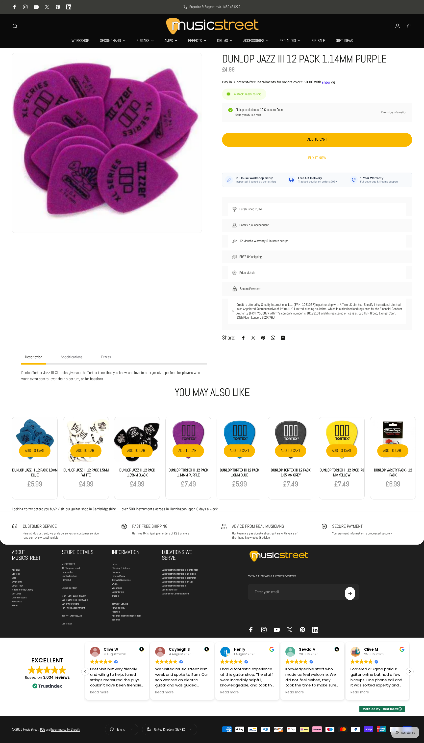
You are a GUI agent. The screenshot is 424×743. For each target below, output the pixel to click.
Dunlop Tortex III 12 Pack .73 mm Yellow (342, 472)
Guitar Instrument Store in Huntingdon (180, 569)
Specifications (71, 357)
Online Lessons (19, 597)
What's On (17, 581)
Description (33, 357)
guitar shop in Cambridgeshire (93, 509)
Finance (116, 611)
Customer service (40, 526)
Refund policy (118, 607)
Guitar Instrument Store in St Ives (178, 581)
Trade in (116, 595)
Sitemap (116, 572)
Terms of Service (120, 603)
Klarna (15, 605)
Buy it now (317, 157)
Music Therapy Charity (22, 589)
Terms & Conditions (121, 580)
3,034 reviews (56, 677)
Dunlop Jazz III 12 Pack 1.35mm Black (137, 472)
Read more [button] (99, 692)
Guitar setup (118, 591)
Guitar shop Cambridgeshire (175, 593)
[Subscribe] (350, 593)
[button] (409, 671)
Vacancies (117, 587)
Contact (16, 573)
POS (42, 729)
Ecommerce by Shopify (65, 729)
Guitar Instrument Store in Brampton (179, 577)
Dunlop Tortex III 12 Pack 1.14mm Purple (188, 472)
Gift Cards (16, 593)
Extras (106, 357)
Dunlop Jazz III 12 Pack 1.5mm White (86, 472)
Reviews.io (17, 601)
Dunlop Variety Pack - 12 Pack (393, 472)
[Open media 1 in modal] (107, 143)
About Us (16, 569)
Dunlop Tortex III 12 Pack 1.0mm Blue (239, 472)
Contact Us (67, 623)
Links (114, 564)
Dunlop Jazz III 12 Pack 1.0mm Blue (34, 472)
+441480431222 (74, 615)
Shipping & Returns (121, 568)
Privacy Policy (118, 576)
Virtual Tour (17, 585)
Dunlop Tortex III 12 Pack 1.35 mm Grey (290, 472)
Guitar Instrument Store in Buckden (179, 573)
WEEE (115, 584)
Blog (14, 577)
